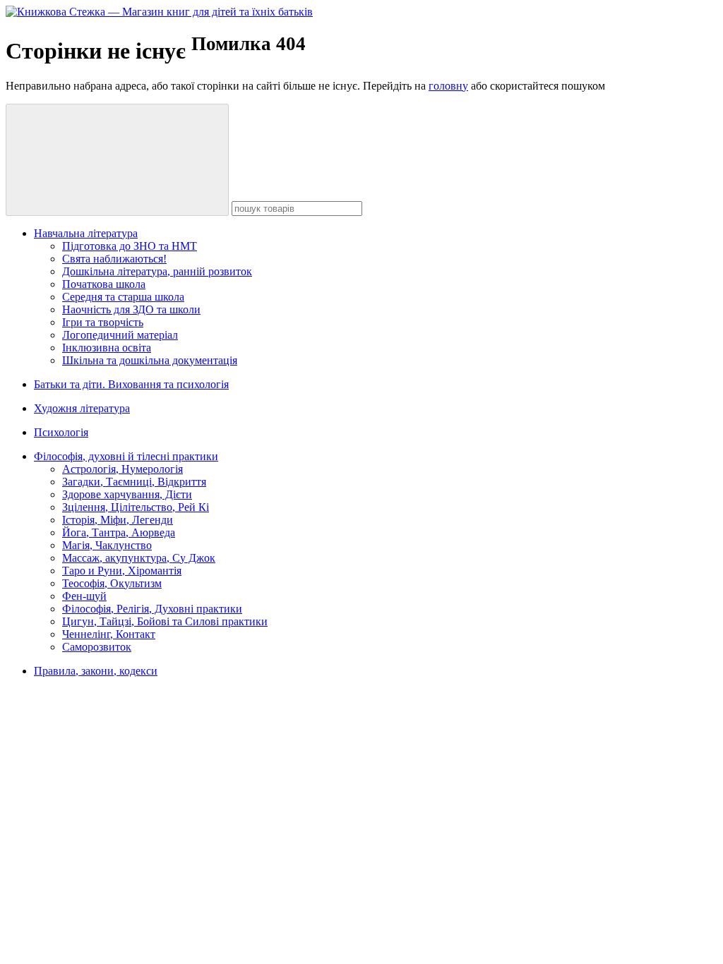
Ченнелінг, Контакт (108, 634)
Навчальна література (86, 233)
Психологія (61, 432)
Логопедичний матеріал (120, 335)
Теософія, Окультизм (112, 583)
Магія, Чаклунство (107, 545)
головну (448, 86)
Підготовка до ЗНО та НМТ (129, 246)
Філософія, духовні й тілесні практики (126, 456)
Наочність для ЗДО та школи (131, 309)
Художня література (82, 408)
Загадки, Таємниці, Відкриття (134, 482)
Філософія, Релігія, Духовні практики (152, 609)
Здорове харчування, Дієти (127, 494)
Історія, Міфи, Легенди (117, 520)
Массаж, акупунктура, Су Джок (138, 558)
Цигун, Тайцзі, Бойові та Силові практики (165, 621)
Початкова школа (103, 284)
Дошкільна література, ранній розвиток (157, 271)
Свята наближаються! (114, 259)
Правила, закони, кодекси (95, 671)
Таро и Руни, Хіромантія (121, 571)
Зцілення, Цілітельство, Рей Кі (135, 507)
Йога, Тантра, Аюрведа (118, 532)
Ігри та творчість (102, 322)
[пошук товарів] (117, 160)
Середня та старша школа (123, 297)
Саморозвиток (96, 647)
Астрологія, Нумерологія (122, 469)
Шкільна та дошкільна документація (149, 360)
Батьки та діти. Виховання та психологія (131, 384)
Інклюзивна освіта (106, 348)
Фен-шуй (84, 596)
